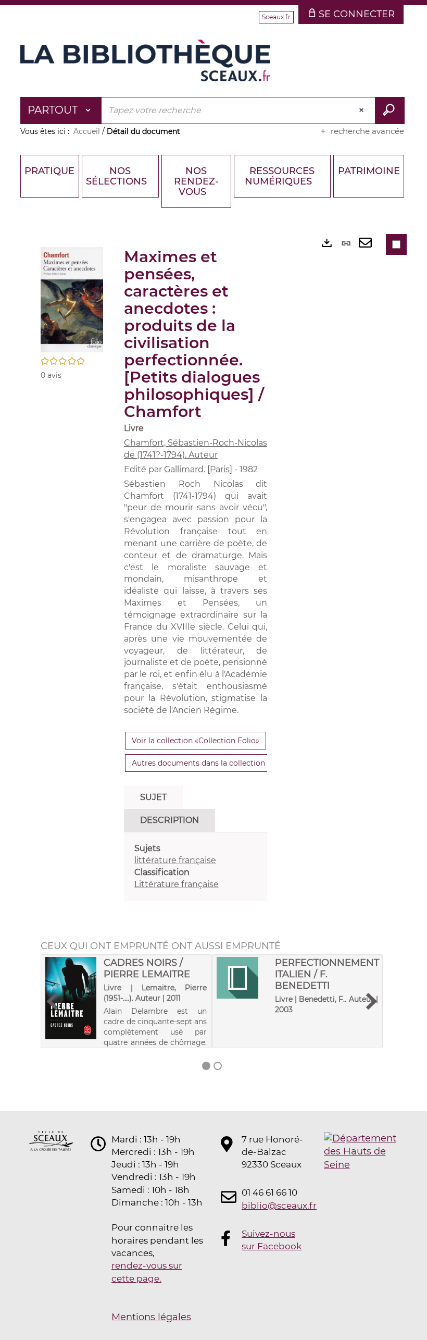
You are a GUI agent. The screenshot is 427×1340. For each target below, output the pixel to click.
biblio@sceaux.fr (273, 1205)
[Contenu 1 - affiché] (206, 1066)
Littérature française (176, 884)
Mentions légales (151, 1317)
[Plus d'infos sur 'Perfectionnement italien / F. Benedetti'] (242, 978)
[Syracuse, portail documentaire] (145, 60)
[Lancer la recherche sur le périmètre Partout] (390, 110)
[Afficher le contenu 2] (218, 1066)
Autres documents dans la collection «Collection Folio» (232, 763)
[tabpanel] (195, 866)
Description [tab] (169, 820)
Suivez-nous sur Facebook (272, 1239)
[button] (72, 299)
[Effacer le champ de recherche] (362, 110)
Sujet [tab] (153, 797)
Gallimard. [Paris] (198, 469)
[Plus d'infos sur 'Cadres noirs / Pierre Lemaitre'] (70, 998)
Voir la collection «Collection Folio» (195, 740)
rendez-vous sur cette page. (146, 1271)
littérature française (175, 860)
